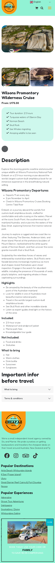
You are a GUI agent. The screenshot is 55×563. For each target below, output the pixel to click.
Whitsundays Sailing (10, 513)
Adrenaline (6, 497)
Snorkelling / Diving (10, 509)
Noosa (4, 486)
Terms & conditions (13, 398)
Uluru (3, 478)
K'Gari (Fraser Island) (11, 474)
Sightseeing (6, 505)
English (37, 2)
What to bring (10, 389)
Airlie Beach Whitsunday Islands (16, 470)
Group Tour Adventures (12, 501)
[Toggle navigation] (49, 8)
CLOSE (49, 522)
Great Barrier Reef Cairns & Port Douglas (21, 482)
